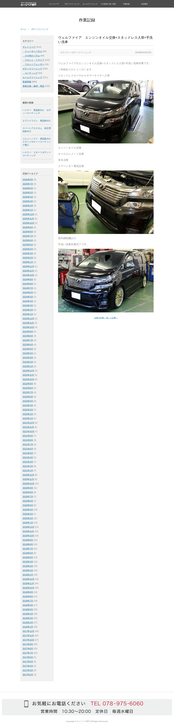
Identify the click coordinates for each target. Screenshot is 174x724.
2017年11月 (28, 635)
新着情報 (27, 82)
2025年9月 (28, 227)
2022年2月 (28, 414)
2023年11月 (28, 323)
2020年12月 (28, 475)
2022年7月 (28, 392)
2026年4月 (28, 197)
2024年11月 (28, 271)
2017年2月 (28, 675)
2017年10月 (28, 640)
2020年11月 (28, 479)
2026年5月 (28, 192)
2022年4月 (28, 405)
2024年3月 (28, 305)
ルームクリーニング (90, 4)
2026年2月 (28, 206)
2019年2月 (28, 570)
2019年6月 (28, 553)
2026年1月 (28, 210)
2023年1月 (28, 366)
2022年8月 (28, 388)
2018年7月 (28, 601)
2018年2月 (28, 622)
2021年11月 (28, 427)
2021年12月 (28, 423)
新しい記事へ (112, 318)
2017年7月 (28, 653)
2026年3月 (28, 201)
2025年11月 (28, 219)
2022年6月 (28, 397)
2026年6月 (28, 188)
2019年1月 (28, 575)
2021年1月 (28, 470)
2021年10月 (28, 431)
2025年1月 (28, 262)
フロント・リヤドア (33, 60)
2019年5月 (28, 557)
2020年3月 (28, 514)
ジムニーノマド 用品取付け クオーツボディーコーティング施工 (37, 142)
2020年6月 (28, 501)
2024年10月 (28, 275)
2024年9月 (28, 279)
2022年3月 (28, 410)
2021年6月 (28, 449)
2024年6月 (28, 292)
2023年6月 (28, 344)
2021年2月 (28, 466)
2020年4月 (28, 509)
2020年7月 (28, 496)
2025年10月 (28, 223)
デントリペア (54, 4)
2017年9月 (28, 644)
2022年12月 (28, 371)
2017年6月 (28, 657)
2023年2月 (28, 362)
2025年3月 (28, 253)
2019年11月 (28, 531)
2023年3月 (28, 358)
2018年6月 (28, 605)
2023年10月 (28, 327)
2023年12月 (28, 318)
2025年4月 (28, 249)
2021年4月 (28, 457)
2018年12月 (28, 579)
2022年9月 (28, 384)
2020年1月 (28, 523)
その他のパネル (31, 56)
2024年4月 (28, 301)
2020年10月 (28, 483)
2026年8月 (28, 179)
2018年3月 (28, 618)
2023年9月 (28, 331)
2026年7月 (28, 184)
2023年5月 (28, 349)
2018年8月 (28, 596)
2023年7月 (28, 340)
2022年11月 (28, 375)
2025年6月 (28, 240)
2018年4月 (28, 614)
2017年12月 (28, 631)
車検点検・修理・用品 (33, 86)
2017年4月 (28, 666)
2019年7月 (28, 549)
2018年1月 (28, 627)
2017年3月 (28, 670)
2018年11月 (28, 583)
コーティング (30, 73)
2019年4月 (28, 562)
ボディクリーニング (72, 4)
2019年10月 (28, 536)
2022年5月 (28, 401)
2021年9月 (28, 436)
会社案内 (144, 4)
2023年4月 (28, 353)
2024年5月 (28, 297)
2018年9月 (28, 592)
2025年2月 (28, 258)
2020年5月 (28, 505)
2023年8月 (28, 336)
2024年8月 (28, 284)
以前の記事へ (100, 318)
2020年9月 (28, 488)
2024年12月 (28, 266)
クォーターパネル (32, 51)
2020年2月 (28, 518)
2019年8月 (28, 544)
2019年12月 (28, 527)
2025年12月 (28, 214)
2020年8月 (28, 492)
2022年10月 (28, 379)
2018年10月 (28, 588)
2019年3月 (28, 566)
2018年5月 (28, 609)
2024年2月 (28, 310)
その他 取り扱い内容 (108, 4)
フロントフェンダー (33, 64)
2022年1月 (28, 418)
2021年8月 (28, 440)
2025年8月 (28, 232)
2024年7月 (28, 288)
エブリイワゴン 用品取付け (37, 121)
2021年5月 (28, 453)
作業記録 (126, 4)
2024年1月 (28, 314)
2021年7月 (28, 444)
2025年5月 (28, 245)
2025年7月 (28, 236)
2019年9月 (28, 540)
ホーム (23, 29)
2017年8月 (28, 648)
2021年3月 (28, 462)
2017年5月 (28, 661)
